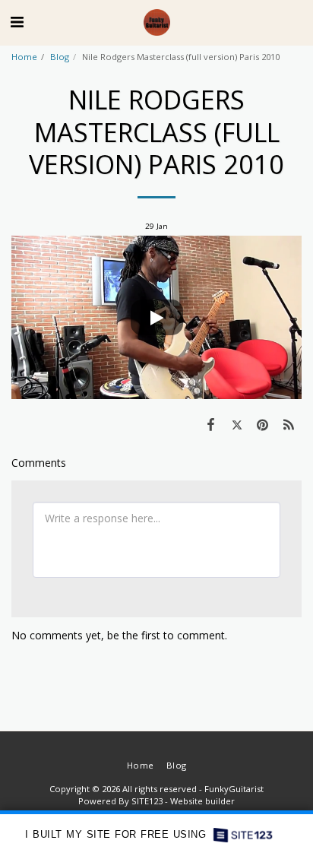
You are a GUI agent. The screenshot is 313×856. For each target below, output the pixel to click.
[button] (17, 21)
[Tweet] (236, 424)
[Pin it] (263, 424)
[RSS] (289, 424)
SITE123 (147, 801)
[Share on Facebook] (210, 424)
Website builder (202, 801)
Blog (59, 56)
